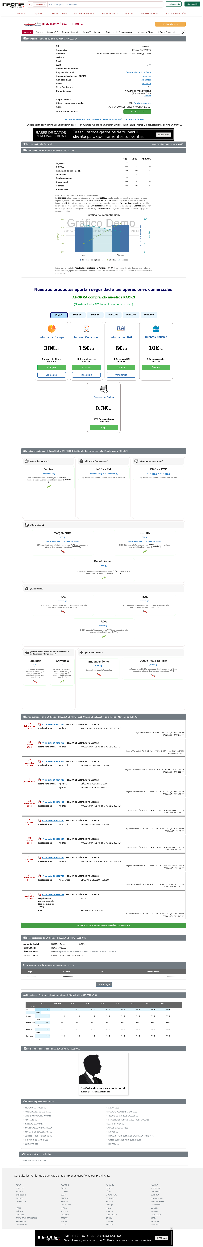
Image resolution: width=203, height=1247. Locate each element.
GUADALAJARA (157, 1198)
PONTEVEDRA (111, 1214)
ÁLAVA (18, 1185)
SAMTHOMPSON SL (115, 1124)
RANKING (129, 14)
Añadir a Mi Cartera (170, 24)
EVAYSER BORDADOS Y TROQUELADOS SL (124, 1140)
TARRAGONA (21, 1221)
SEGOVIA (64, 1218)
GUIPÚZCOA (21, 1201)
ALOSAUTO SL (31, 1120)
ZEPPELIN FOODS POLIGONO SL (38, 1136)
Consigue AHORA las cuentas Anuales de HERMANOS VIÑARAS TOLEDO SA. (86, 951)
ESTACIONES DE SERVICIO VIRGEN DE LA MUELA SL (128, 1120)
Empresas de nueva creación (34, 1160)
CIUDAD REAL (111, 1195)
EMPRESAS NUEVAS (149, 14)
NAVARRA (154, 1211)
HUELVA (64, 1201)
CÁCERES (64, 1191)
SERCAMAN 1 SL (31, 1144)
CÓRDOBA (155, 1195)
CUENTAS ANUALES (58, 14)
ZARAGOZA (155, 1224)
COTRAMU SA (113, 1144)
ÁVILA (63, 1188)
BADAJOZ (109, 1188)
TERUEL (64, 1221)
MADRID (154, 1208)
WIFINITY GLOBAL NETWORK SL (38, 1116)
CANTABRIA (155, 1191)
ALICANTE (110, 1185)
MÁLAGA (19, 1211)
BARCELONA (156, 1188)
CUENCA (19, 1198)
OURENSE (20, 1214)
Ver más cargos (103, 984)
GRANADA (110, 1198)
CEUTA (63, 1195)
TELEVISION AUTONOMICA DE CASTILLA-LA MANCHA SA (130, 1136)
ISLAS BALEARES (157, 1201)
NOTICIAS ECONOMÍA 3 (176, 14)
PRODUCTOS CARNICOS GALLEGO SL (122, 1116)
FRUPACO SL (112, 1132)
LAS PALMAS (156, 1204)
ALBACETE (65, 1185)
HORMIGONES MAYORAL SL (36, 1140)
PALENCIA (65, 1214)
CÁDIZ (108, 1191)
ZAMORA (109, 1224)
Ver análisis (146, 80)
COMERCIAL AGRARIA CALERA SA (38, 1128)
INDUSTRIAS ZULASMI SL (117, 1128)
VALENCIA (155, 1221)
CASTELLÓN (21, 1195)
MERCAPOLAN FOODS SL (35, 1108)
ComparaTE (37, 14)
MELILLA (64, 1211)
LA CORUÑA (66, 1204)
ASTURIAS (20, 1188)
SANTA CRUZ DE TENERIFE (26, 1218)
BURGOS (19, 1191)
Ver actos (147, 76)
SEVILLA (109, 1218)
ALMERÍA (154, 1185)
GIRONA (64, 1198)
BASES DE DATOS (110, 14)
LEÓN (18, 1208)
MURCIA (109, 1211)
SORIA (153, 1218)
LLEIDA (64, 1208)
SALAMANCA (156, 1214)
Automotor (146, 83)
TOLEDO (109, 1221)
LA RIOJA (109, 1204)
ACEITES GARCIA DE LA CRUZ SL (38, 1112)
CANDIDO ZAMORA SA (34, 1124)
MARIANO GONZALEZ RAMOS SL (38, 1132)
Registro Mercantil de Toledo (138, 72)
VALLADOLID (21, 1224)
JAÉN (18, 1204)
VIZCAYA (64, 1224)
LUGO (108, 1208)
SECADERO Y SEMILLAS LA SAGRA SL (122, 1112)
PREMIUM (21, 14)
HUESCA (109, 1201)
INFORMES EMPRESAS (84, 14)
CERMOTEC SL (113, 1108)
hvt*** (149, 65)
